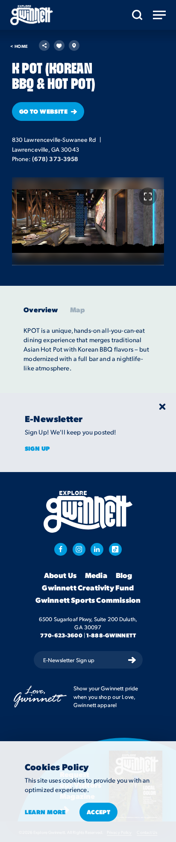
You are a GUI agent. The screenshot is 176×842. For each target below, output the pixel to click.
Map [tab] (77, 309)
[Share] (44, 45)
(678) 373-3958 (55, 158)
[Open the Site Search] (137, 15)
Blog (124, 575)
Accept (99, 812)
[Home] (31, 15)
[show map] (74, 45)
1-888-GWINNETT (111, 635)
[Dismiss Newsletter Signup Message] (162, 406)
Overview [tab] (40, 309)
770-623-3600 (61, 635)
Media (96, 575)
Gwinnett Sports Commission (88, 600)
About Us (60, 575)
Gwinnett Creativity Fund (88, 588)
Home (19, 46)
